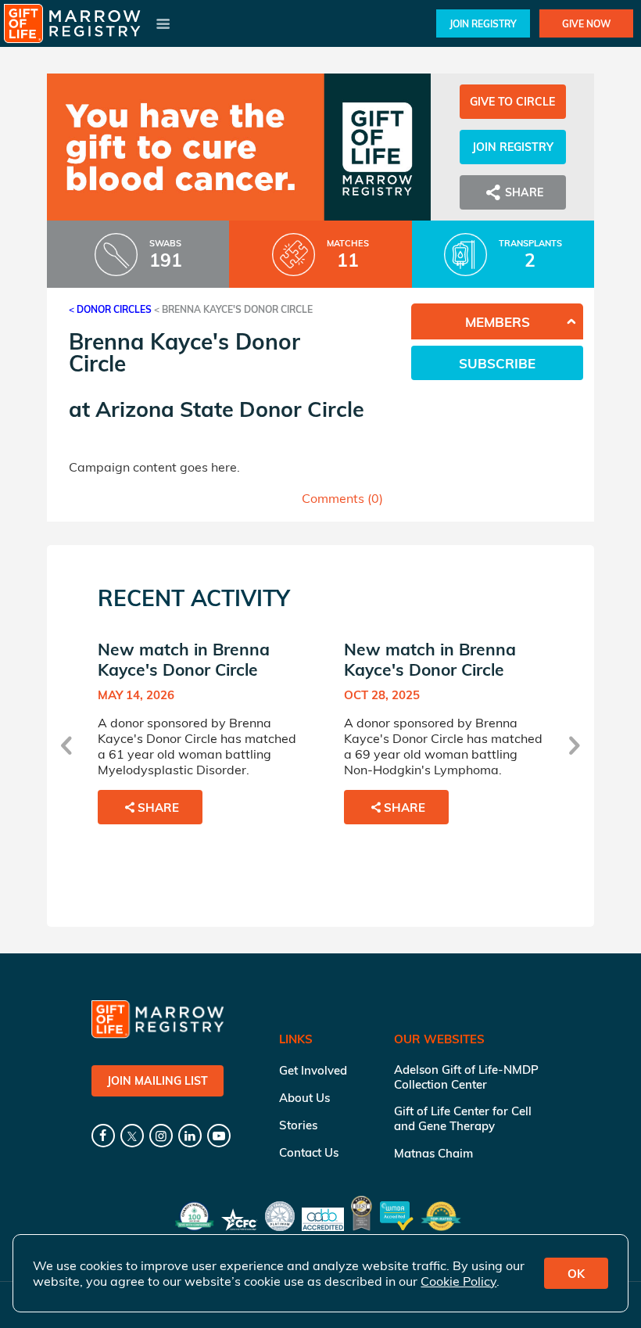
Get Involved (313, 1070)
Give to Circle (512, 102)
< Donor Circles (110, 309)
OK (576, 1273)
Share (158, 807)
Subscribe (497, 363)
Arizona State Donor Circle (229, 409)
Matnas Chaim (433, 1153)
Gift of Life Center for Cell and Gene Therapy (463, 1118)
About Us (304, 1097)
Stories (298, 1125)
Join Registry (483, 24)
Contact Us (308, 1152)
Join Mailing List (157, 1081)
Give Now (586, 24)
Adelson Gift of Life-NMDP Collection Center (466, 1077)
